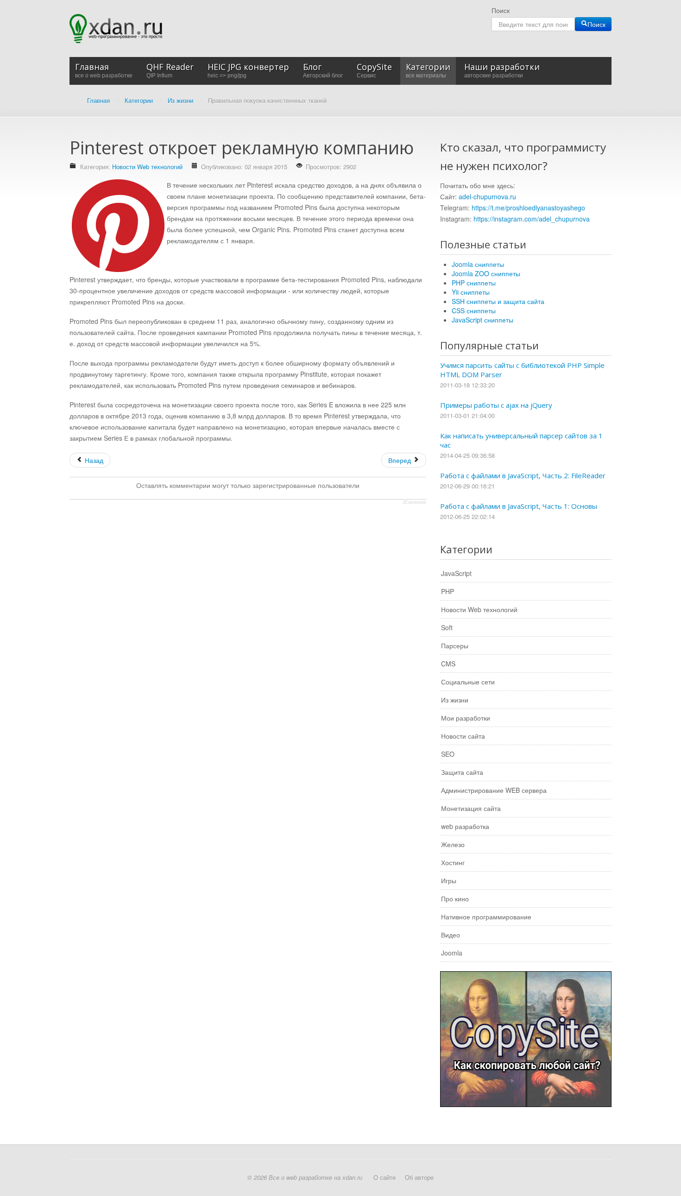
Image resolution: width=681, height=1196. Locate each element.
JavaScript (456, 573)
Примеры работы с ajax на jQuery (496, 405)
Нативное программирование (486, 916)
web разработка (465, 826)
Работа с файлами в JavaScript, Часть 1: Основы (518, 506)
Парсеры (454, 645)
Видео (450, 934)
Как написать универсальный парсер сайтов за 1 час (521, 440)
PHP (447, 591)
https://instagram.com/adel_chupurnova (531, 218)
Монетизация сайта (471, 808)
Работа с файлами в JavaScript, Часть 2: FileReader (522, 475)
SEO (447, 754)
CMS (448, 663)
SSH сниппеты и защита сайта (498, 301)
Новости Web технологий (147, 166)
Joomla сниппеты (478, 264)
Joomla (451, 952)
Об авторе (419, 1177)
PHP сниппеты (474, 282)
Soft (447, 627)
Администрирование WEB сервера (494, 790)
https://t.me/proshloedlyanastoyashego (528, 207)
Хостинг (453, 862)
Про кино (455, 898)
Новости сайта (463, 735)
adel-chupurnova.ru (487, 196)
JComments (414, 502)
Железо (453, 844)
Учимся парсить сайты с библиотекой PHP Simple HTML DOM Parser (522, 370)
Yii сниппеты (471, 292)
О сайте (384, 1177)
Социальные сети (468, 681)
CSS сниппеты (474, 310)
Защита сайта (462, 772)
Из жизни (454, 699)
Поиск (501, 10)
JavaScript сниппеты (482, 319)
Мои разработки (465, 717)
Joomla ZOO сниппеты (486, 273)
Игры (448, 880)
